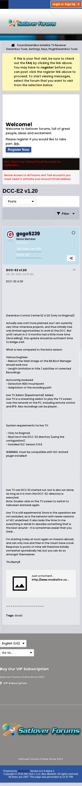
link (16, 144)
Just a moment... (43, 576)
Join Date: (23, 248)
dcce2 (18, 615)
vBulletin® (23, 771)
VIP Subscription (15, 683)
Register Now (18, 149)
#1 (74, 270)
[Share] (71, 258)
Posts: (21, 255)
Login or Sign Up (64, 4)
